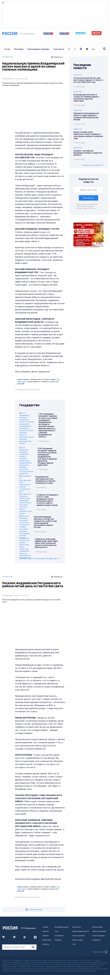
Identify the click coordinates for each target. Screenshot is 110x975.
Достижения (59, 936)
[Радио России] (80, 34)
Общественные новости (80, 931)
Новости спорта (77, 940)
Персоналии (47, 940)
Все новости (76, 927)
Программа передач (38, 49)
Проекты (46, 931)
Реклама (18, 49)
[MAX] (81, 49)
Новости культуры (98, 936)
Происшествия (97, 927)
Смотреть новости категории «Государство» (38, 558)
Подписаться (88, 198)
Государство (96, 940)
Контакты (59, 49)
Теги (73, 944)
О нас (7, 49)
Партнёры (58, 940)
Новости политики (78, 936)
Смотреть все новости (91, 165)
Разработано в (98, 952)
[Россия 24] (64, 34)
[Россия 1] (48, 34)
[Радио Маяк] (96, 35)
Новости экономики (99, 931)
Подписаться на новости (88, 180)
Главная (45, 927)
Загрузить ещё (35, 909)
